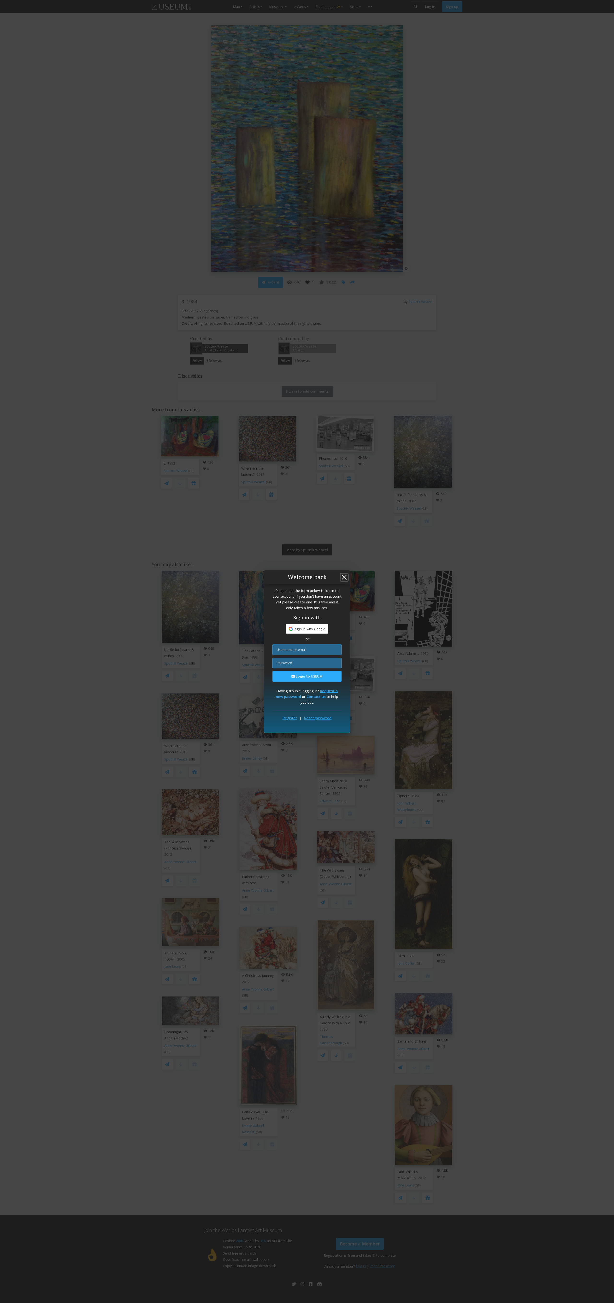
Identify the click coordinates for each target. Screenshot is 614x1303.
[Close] (344, 577)
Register (290, 717)
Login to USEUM (309, 676)
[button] (307, 629)
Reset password (317, 717)
